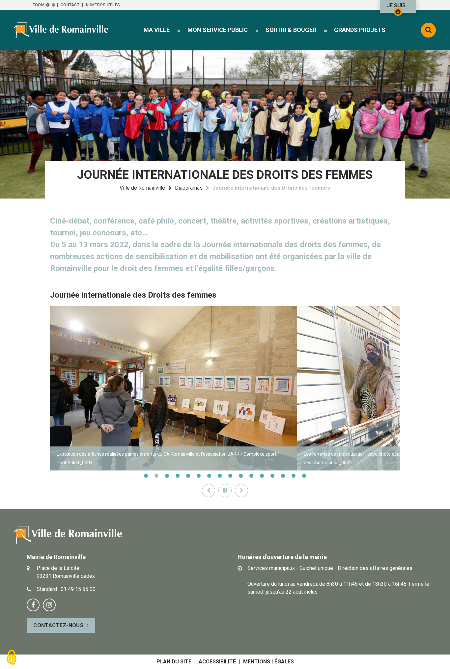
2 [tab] (156, 476)
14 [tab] (283, 476)
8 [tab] (220, 476)
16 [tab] (304, 476)
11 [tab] (251, 476)
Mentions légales (268, 661)
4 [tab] (178, 476)
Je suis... (398, 5)
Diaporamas (189, 188)
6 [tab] (199, 476)
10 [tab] (241, 476)
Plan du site (173, 661)
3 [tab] (167, 476)
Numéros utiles (103, 5)
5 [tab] (188, 476)
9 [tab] (230, 476)
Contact (70, 5)
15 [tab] (293, 476)
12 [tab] (262, 476)
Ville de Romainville (142, 188)
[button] (156, 30)
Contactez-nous (58, 625)
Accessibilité (217, 661)
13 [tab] (272, 476)
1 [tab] (146, 476)
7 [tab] (209, 476)
